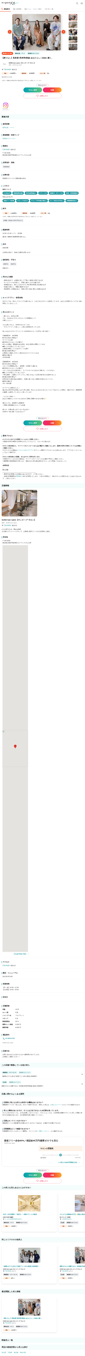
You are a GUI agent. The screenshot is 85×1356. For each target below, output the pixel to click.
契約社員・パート (8, 127)
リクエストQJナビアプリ (25, 450)
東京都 (16, 1352)
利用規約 (18, 476)
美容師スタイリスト (9, 138)
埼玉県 (4, 1352)
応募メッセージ (44, 1131)
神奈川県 (23, 1352)
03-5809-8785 (10, 1038)
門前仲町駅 (7, 69)
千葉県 (10, 1352)
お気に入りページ (56, 1105)
